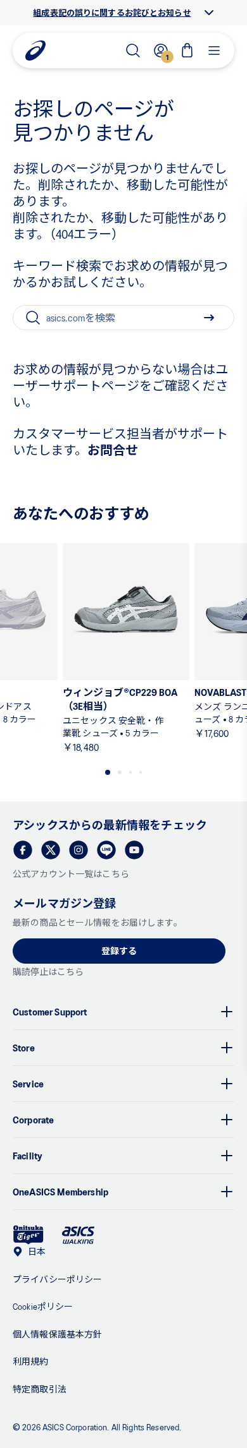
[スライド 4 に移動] (140, 772)
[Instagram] (78, 850)
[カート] (187, 50)
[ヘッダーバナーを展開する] (209, 12)
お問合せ (112, 449)
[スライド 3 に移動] (130, 772)
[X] (51, 850)
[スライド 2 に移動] (120, 772)
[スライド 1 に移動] (107, 772)
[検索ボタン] (209, 317)
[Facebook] (23, 850)
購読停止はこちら (48, 971)
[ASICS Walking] (78, 1235)
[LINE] (106, 850)
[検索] (133, 50)
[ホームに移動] (35, 50)
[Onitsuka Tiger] (28, 1235)
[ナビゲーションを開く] (214, 50)
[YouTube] (134, 850)
